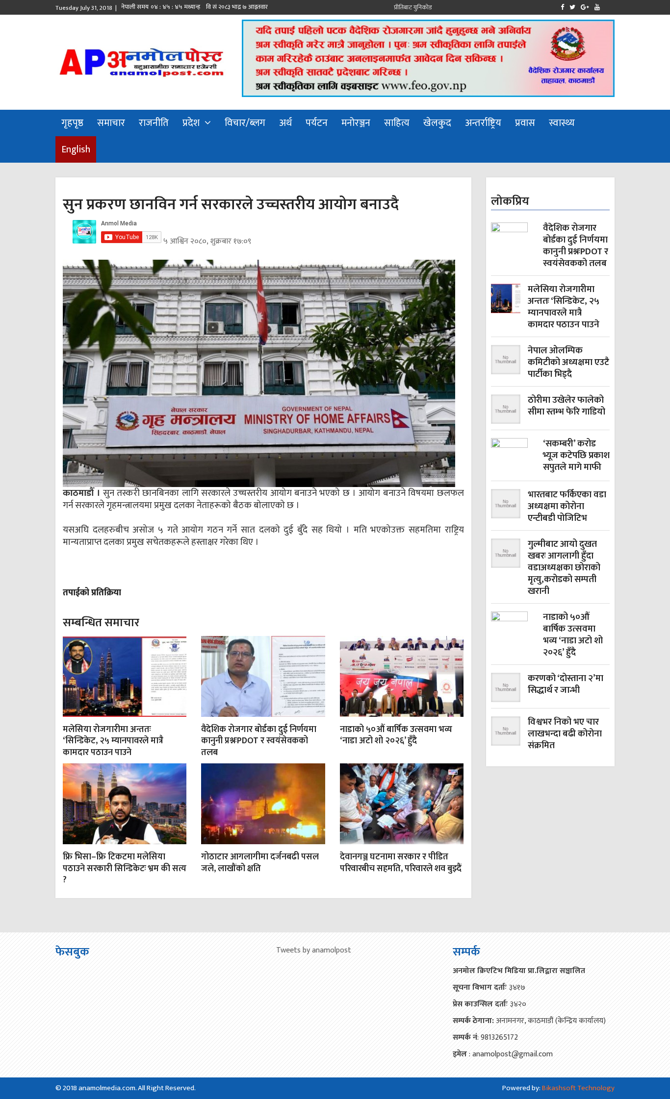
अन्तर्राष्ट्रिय (483, 123)
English (75, 149)
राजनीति (154, 123)
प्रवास (525, 123)
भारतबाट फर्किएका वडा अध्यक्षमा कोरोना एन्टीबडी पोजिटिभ (567, 506)
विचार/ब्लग (245, 123)
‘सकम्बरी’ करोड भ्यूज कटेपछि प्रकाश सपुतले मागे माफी (576, 456)
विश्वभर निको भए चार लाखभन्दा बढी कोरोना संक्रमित (565, 734)
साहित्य (397, 123)
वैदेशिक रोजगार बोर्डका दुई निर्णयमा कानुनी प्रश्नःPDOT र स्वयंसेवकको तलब (258, 741)
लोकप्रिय (510, 201)
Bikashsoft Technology (578, 1088)
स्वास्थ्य (562, 123)
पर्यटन (317, 123)
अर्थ (285, 123)
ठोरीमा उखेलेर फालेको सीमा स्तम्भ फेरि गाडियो (566, 406)
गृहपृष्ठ (72, 123)
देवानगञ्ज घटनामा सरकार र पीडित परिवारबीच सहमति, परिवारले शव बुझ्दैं (401, 863)
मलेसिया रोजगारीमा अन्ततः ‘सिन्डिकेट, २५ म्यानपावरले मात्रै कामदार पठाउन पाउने (113, 741)
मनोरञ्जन (355, 123)
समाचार (111, 123)
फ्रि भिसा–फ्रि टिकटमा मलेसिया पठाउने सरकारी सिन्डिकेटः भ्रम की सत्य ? (124, 868)
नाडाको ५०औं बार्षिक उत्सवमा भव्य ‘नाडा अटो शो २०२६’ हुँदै (396, 735)
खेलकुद (437, 123)
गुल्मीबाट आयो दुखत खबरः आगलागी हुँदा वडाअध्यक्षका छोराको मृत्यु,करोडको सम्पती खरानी (564, 567)
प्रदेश (191, 123)
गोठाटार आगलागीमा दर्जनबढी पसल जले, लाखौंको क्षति (260, 863)
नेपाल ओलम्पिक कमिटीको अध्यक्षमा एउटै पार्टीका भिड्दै (568, 362)
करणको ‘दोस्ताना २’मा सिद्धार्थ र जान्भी (565, 685)
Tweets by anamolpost (313, 950)
